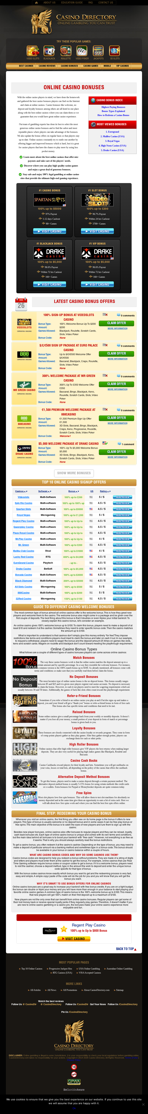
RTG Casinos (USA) (62, 973)
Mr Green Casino (24, 390)
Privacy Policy (74, 1060)
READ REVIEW (122, 497)
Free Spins (84, 793)
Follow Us (23, 1004)
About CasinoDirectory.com (96, 990)
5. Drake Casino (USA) (112, 150)
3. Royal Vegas (112, 141)
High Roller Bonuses (83, 745)
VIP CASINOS (122, 66)
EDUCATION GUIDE (72, 3)
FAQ (90, 3)
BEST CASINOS (26, 66)
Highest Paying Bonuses (113, 107)
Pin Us (74, 1012)
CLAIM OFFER (116, 323)
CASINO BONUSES (69, 66)
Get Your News (98, 1004)
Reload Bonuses (83, 712)
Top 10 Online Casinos (31, 969)
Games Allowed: (46, 331)
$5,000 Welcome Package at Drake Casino (69, 444)
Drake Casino (24, 454)
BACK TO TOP (125, 949)
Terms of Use (131, 1058)
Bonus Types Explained (113, 111)
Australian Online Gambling (119, 969)
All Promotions (70, 990)
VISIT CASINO (49, 231)
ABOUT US (50, 3)
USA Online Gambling (89, 969)
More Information (117, 329)
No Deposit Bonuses (84, 677)
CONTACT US (105, 3)
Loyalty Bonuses (83, 728)
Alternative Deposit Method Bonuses (84, 777)
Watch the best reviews (51, 1003)
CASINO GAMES (90, 66)
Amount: (42, 327)
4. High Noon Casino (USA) (112, 145)
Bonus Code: (45, 338)
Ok (74, 1108)
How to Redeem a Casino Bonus (113, 115)
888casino (24, 424)
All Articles (35, 990)
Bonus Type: (44, 324)
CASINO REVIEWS (47, 66)
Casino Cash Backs (84, 761)
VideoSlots (24, 327)
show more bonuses (74, 473)
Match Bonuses (84, 658)
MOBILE (107, 66)
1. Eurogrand (112, 131)
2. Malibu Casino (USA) (112, 136)
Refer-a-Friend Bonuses (84, 696)
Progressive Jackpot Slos (60, 969)
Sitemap (120, 990)
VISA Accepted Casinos (90, 973)
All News (51, 990)
